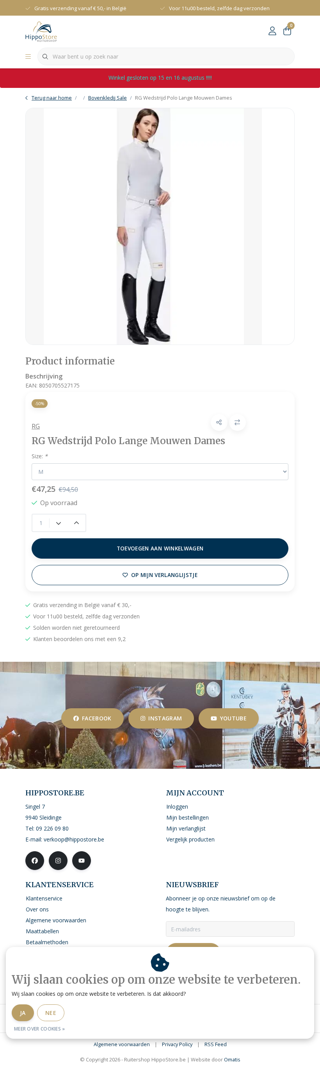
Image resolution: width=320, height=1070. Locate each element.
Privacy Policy (177, 1044)
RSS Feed (215, 1044)
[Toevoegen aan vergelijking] (237, 422)
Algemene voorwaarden (122, 1044)
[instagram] (58, 860)
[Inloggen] (272, 31)
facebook (97, 718)
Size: (40, 456)
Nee (50, 1012)
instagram (165, 718)
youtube (233, 718)
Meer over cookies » (39, 1028)
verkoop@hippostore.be (74, 839)
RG (36, 426)
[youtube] (81, 860)
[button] (219, 422)
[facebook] (34, 860)
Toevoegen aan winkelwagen (160, 548)
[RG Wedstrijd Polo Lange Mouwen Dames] (160, 226)
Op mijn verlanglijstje (164, 575)
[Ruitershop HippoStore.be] (41, 31)
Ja (23, 1012)
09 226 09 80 (52, 828)
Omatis (232, 1059)
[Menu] (28, 56)
